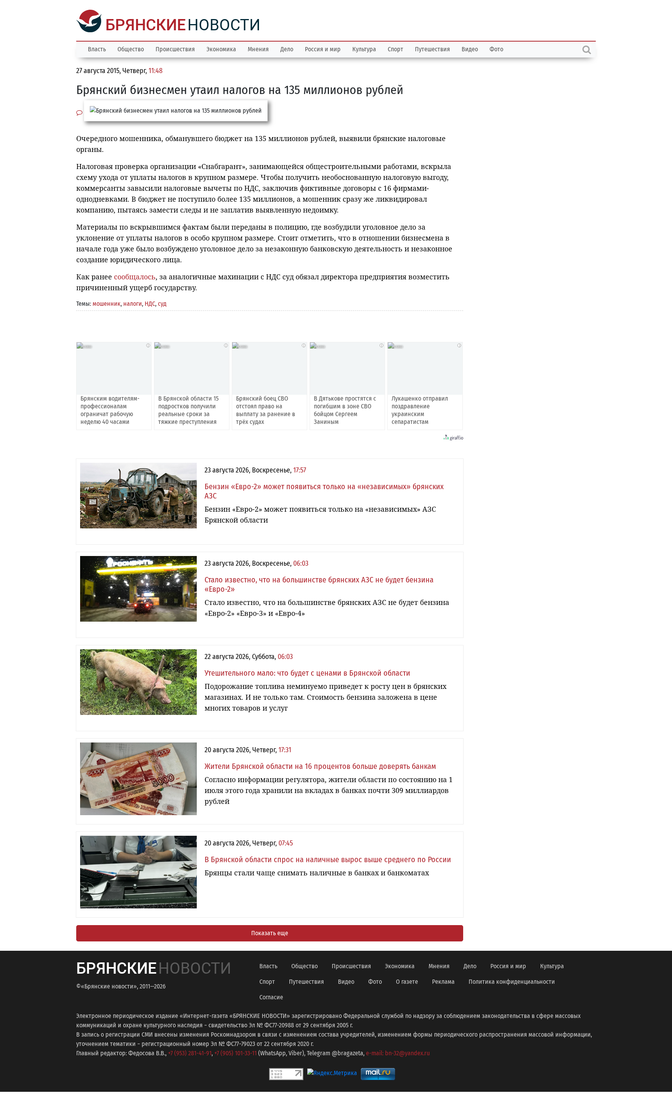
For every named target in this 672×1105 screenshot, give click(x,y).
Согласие (271, 996)
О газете (407, 981)
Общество (130, 48)
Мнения (258, 48)
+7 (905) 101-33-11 (235, 1052)
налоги (132, 303)
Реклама (443, 981)
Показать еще (269, 932)
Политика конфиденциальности (512, 981)
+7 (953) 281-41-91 (190, 1052)
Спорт (395, 48)
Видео (470, 48)
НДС (150, 303)
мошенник (107, 303)
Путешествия (432, 48)
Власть (97, 48)
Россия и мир (323, 48)
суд (162, 303)
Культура (364, 48)
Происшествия (175, 48)
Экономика (221, 48)
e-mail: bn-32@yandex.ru (398, 1052)
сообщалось (135, 276)
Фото (496, 48)
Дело (286, 48)
